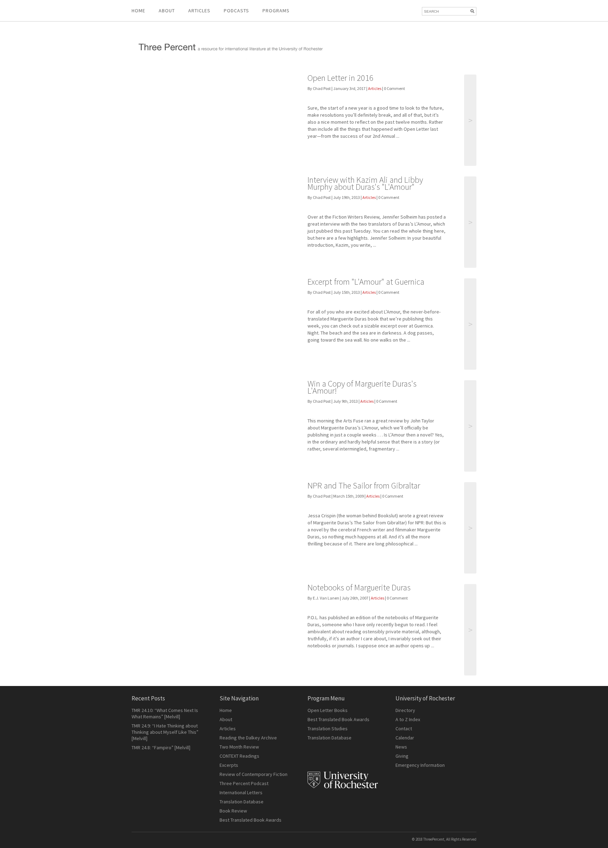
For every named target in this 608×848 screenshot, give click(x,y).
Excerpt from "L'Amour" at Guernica (366, 281)
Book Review (233, 811)
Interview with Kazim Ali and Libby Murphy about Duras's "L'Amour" (365, 183)
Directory (405, 710)
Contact (403, 728)
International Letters (241, 792)
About (167, 10)
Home (138, 10)
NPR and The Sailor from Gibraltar (364, 485)
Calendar (404, 737)
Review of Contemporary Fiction (253, 774)
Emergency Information (420, 765)
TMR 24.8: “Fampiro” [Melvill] (161, 747)
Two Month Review (239, 747)
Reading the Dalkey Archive (248, 737)
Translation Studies (328, 728)
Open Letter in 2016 (341, 77)
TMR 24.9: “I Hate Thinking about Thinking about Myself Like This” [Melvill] (165, 732)
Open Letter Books (328, 710)
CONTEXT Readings (239, 756)
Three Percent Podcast (244, 783)
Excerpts (229, 765)
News (401, 747)
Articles (374, 88)
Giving (401, 756)
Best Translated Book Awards (250, 820)
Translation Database (242, 801)
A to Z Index (407, 719)
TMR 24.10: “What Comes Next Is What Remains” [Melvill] (165, 713)
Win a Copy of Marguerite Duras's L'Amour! (362, 387)
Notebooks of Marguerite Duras (359, 587)
